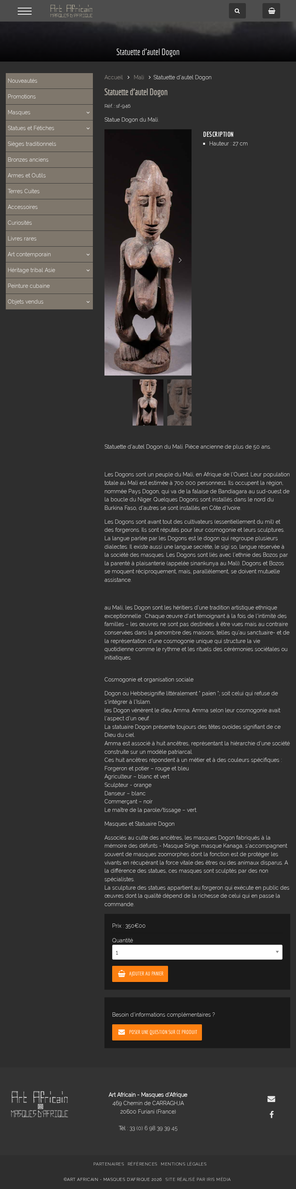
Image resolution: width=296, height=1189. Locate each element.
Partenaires (108, 1164)
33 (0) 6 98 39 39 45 (154, 1128)
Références (143, 1164)
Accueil (113, 77)
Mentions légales (184, 1164)
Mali (139, 77)
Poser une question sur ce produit (163, 1032)
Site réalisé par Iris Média (198, 1179)
